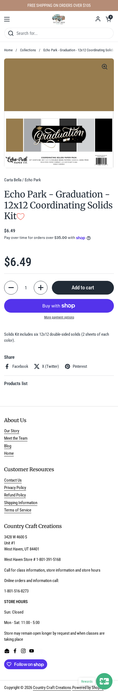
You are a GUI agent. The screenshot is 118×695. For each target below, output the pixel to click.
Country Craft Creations (52, 687)
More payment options (59, 317)
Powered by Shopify (88, 687)
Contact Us (13, 480)
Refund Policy (15, 495)
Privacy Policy (15, 487)
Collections (28, 50)
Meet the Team (15, 438)
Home (8, 50)
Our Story (11, 430)
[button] (108, 19)
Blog (7, 445)
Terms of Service (17, 510)
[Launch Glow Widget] (104, 681)
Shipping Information (20, 502)
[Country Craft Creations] (59, 19)
